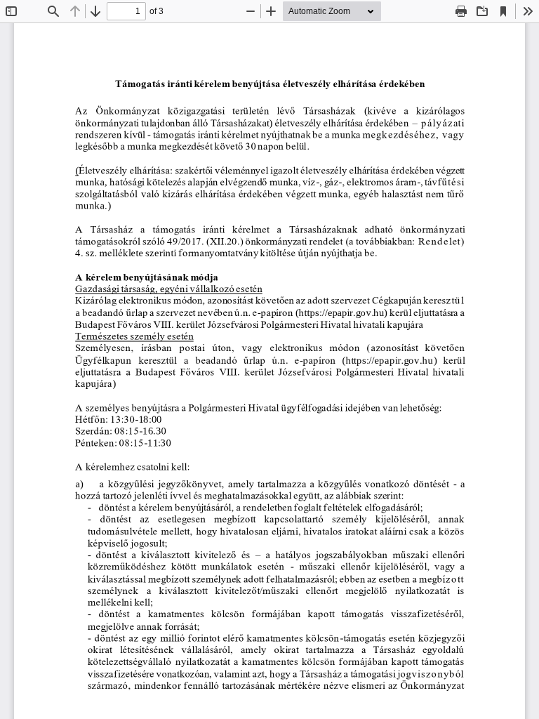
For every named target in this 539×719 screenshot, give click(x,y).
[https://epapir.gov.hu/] (389, 359)
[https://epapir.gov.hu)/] (341, 312)
